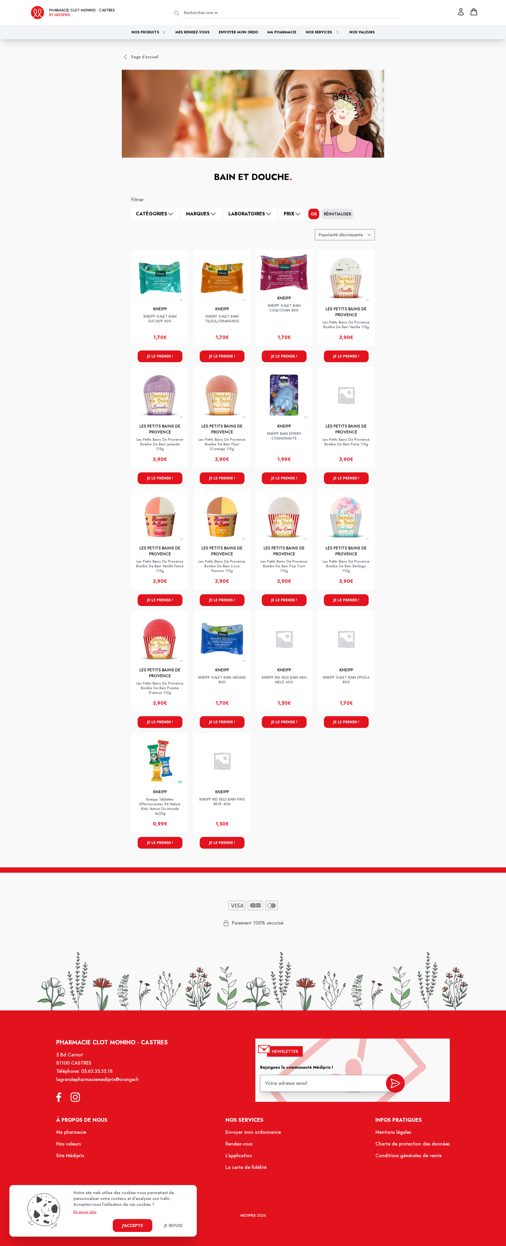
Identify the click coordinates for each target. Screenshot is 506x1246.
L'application (238, 1155)
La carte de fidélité (245, 1167)
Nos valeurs (362, 32)
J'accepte (132, 1225)
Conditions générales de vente (408, 1155)
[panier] (474, 12)
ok (314, 214)
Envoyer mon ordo (238, 32)
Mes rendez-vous (192, 32)
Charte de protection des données (412, 1144)
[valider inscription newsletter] (395, 1083)
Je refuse (173, 1225)
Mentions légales (393, 1132)
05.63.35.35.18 (97, 1071)
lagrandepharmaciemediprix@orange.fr (97, 1079)
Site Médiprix (70, 1155)
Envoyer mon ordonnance (253, 1132)
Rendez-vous (238, 1144)
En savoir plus (85, 1212)
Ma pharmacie (281, 32)
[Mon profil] (461, 12)
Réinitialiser (337, 214)
